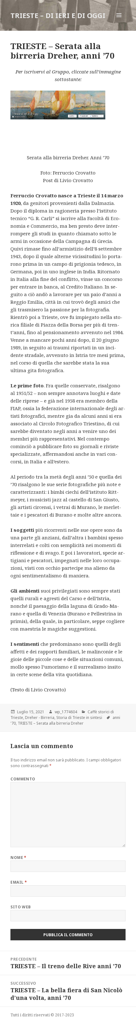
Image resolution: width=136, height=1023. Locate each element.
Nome (18, 857)
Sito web (20, 907)
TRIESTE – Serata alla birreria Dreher (50, 723)
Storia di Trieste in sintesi (79, 717)
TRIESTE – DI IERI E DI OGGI (57, 15)
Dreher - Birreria (39, 717)
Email (18, 882)
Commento (22, 779)
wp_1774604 (66, 712)
